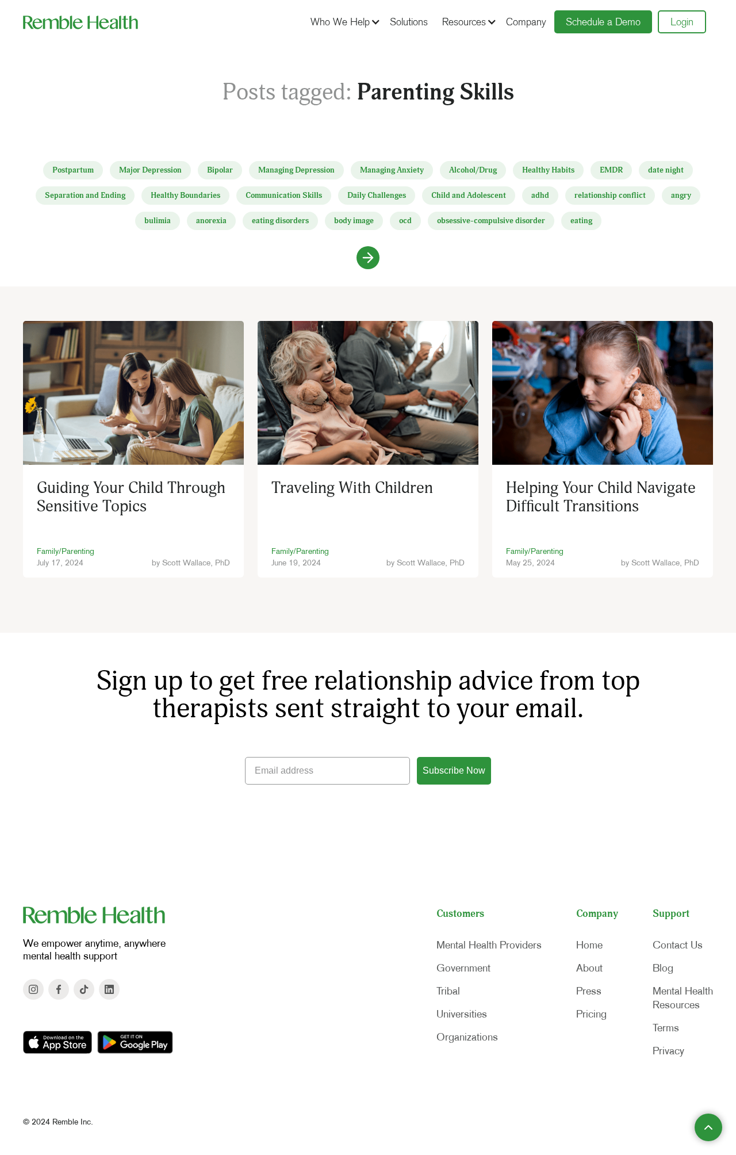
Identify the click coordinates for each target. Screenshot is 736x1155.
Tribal (448, 991)
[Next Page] (367, 257)
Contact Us (678, 945)
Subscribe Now (454, 770)
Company (526, 22)
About (589, 968)
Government (463, 968)
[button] (343, 22)
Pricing (591, 1014)
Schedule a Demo (603, 22)
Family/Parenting (65, 551)
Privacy (668, 1051)
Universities (461, 1014)
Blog (663, 968)
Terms (666, 1028)
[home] (80, 21)
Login (681, 22)
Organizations (467, 1037)
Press (588, 991)
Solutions (409, 22)
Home (589, 945)
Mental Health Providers (489, 945)
